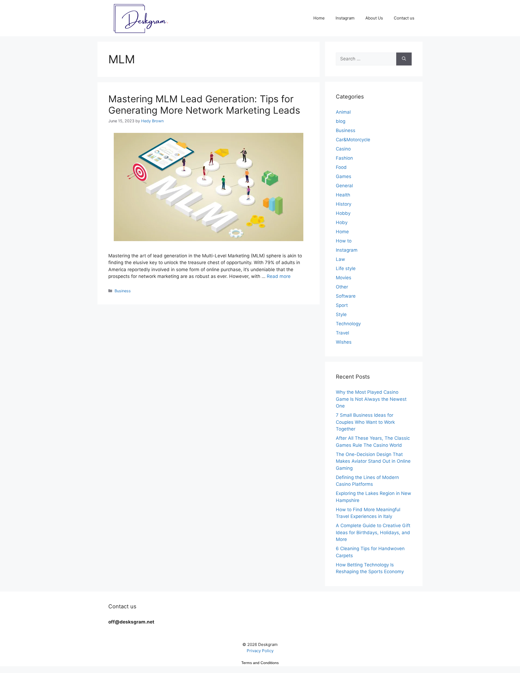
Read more (279, 276)
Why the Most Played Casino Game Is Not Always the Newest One (371, 399)
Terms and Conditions (260, 663)
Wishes (344, 342)
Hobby (343, 213)
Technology (348, 323)
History (343, 204)
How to (344, 241)
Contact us (404, 18)
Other (342, 287)
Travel (342, 333)
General (344, 185)
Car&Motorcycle (353, 139)
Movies (343, 277)
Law (340, 259)
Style (341, 314)
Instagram (345, 18)
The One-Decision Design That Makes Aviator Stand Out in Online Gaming (373, 461)
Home (319, 18)
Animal (343, 112)
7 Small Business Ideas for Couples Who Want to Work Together (365, 422)
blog (340, 121)
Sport (342, 305)
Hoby (341, 222)
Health (343, 195)
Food (341, 167)
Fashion (344, 158)
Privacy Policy (260, 650)
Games (343, 176)
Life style (346, 268)
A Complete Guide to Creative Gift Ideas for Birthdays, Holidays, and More (373, 532)
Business (123, 290)
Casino (343, 149)
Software (346, 296)
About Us (374, 18)
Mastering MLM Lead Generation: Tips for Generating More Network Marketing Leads (204, 104)
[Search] (404, 58)
